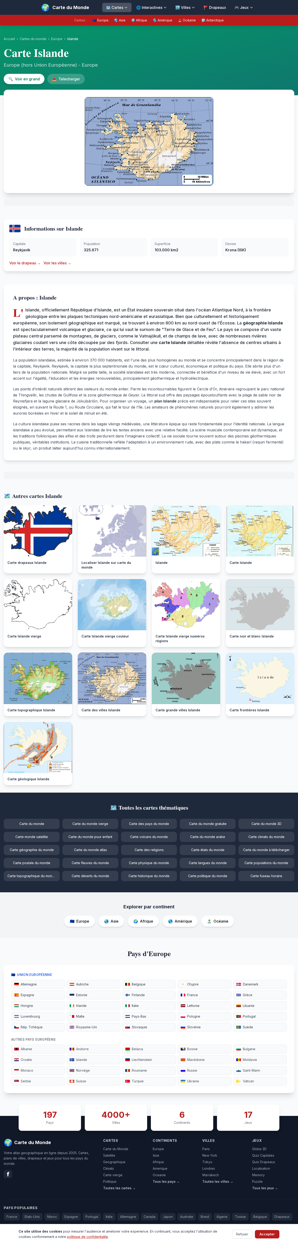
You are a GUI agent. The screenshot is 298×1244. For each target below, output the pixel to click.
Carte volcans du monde (149, 837)
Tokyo (207, 1162)
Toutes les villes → (217, 1181)
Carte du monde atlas (90, 850)
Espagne (71, 1217)
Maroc (52, 1217)
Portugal (91, 1217)
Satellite (109, 1155)
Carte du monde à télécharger (266, 850)
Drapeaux (282, 1217)
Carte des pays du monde (149, 824)
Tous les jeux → (265, 1188)
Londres (208, 1168)
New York (209, 1155)
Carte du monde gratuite (208, 824)
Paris (206, 1149)
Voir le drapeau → (25, 263)
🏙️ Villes (182, 7)
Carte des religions (149, 850)
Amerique (160, 1168)
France (12, 1217)
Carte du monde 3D (266, 824)
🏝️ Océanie (187, 20)
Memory (258, 1175)
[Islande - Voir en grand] (149, 141)
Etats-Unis (32, 1217)
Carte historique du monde (149, 876)
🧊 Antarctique (212, 20)
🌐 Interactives (149, 7)
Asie (156, 1155)
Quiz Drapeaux (263, 1162)
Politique (109, 1181)
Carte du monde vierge (90, 824)
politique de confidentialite (87, 1236)
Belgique (260, 1217)
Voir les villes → (57, 263)
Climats (108, 1168)
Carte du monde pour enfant (90, 837)
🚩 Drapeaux (214, 7)
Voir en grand (24, 79)
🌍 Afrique (139, 20)
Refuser (242, 1234)
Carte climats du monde (266, 837)
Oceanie (159, 1175)
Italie (109, 1217)
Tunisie (240, 1217)
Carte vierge (112, 1175)
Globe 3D (259, 1149)
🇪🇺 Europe (100, 20)
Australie (186, 1217)
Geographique (114, 1162)
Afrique (158, 1162)
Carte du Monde (115, 1149)
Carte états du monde (207, 850)
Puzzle (257, 1181)
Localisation (261, 1168)
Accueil (9, 39)
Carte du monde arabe (207, 837)
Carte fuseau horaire (266, 876)
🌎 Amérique (162, 20)
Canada (150, 1217)
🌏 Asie (119, 20)
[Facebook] (8, 1174)
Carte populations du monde (266, 863)
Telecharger (66, 79)
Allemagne (128, 1217)
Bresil (205, 1217)
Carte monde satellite (31, 837)
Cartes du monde (33, 39)
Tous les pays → (166, 1181)
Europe (56, 39)
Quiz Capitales (263, 1155)
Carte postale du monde (31, 863)
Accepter (267, 1234)
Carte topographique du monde (31, 876)
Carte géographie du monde (32, 850)
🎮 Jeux (241, 7)
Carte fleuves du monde (90, 863)
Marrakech (210, 1175)
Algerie (222, 1217)
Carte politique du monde (207, 876)
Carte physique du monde (149, 863)
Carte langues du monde (208, 863)
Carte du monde (31, 824)
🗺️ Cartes (114, 7)
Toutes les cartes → (119, 1188)
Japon (168, 1217)
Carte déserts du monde (90, 876)
